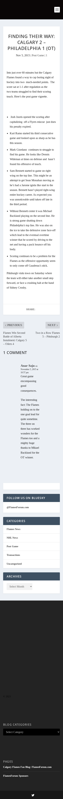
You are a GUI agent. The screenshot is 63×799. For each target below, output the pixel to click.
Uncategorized (14, 564)
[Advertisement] (31, 654)
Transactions (13, 555)
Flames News (13, 529)
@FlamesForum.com (18, 507)
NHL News (12, 537)
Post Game (38, 55)
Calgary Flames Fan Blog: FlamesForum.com (27, 767)
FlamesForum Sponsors (15, 776)
